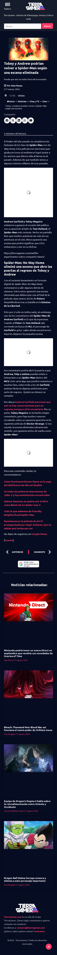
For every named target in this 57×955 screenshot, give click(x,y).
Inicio (12, 101)
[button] (7, 120)
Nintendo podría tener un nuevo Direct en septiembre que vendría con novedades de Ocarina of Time (28, 653)
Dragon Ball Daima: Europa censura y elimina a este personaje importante (25, 879)
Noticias (22, 101)
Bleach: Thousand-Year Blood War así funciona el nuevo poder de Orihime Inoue (28, 729)
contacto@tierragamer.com (31, 927)
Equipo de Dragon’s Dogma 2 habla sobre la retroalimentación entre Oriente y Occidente (27, 803)
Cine (44, 101)
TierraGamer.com (12, 916)
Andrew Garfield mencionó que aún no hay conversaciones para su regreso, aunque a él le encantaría (27, 405)
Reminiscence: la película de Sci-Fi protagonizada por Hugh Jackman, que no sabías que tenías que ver (27, 524)
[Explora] (7, 4)
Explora (7, 8)
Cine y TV (34, 101)
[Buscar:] (22, 26)
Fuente (9, 540)
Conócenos (39, 931)
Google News (39, 533)
